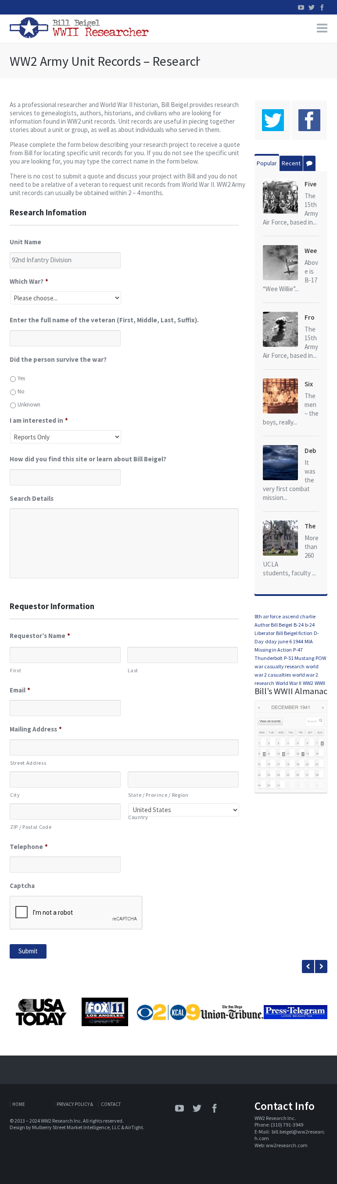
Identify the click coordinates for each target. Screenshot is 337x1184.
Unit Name (25, 242)
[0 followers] (272, 120)
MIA (309, 641)
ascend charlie (298, 616)
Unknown (29, 404)
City (15, 795)
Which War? (29, 281)
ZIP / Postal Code (30, 827)
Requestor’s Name (40, 635)
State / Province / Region (158, 795)
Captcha (22, 885)
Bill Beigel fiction (294, 633)
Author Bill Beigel (273, 624)
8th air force (268, 616)
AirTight (134, 1127)
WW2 (308, 683)
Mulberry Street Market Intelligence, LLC (76, 1127)
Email (20, 690)
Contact (111, 1104)
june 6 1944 (290, 641)
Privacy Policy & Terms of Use (75, 1104)
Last (133, 670)
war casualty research (280, 666)
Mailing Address (36, 729)
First (15, 670)
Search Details (32, 498)
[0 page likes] (309, 120)
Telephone (29, 846)
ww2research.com (287, 1145)
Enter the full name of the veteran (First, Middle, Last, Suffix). (104, 320)
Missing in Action (273, 649)
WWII (320, 683)
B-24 (299, 624)
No (21, 391)
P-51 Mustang (299, 658)
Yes (21, 378)
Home (18, 1104)
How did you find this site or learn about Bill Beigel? (88, 459)
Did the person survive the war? (58, 359)
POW (320, 658)
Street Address (28, 763)
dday (271, 641)
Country (138, 817)
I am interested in (39, 420)
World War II (288, 683)
